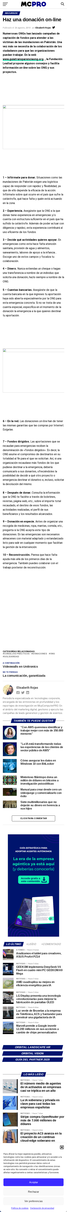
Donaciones (40, 654)
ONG (52, 654)
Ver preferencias (33, 1201)
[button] (62, 1147)
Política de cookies (20, 1208)
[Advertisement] (33, 614)
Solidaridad (11, 657)
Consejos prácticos (17, 654)
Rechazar (33, 1191)
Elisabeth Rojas (43, 28)
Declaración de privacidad (42, 1208)
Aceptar (33, 1182)
